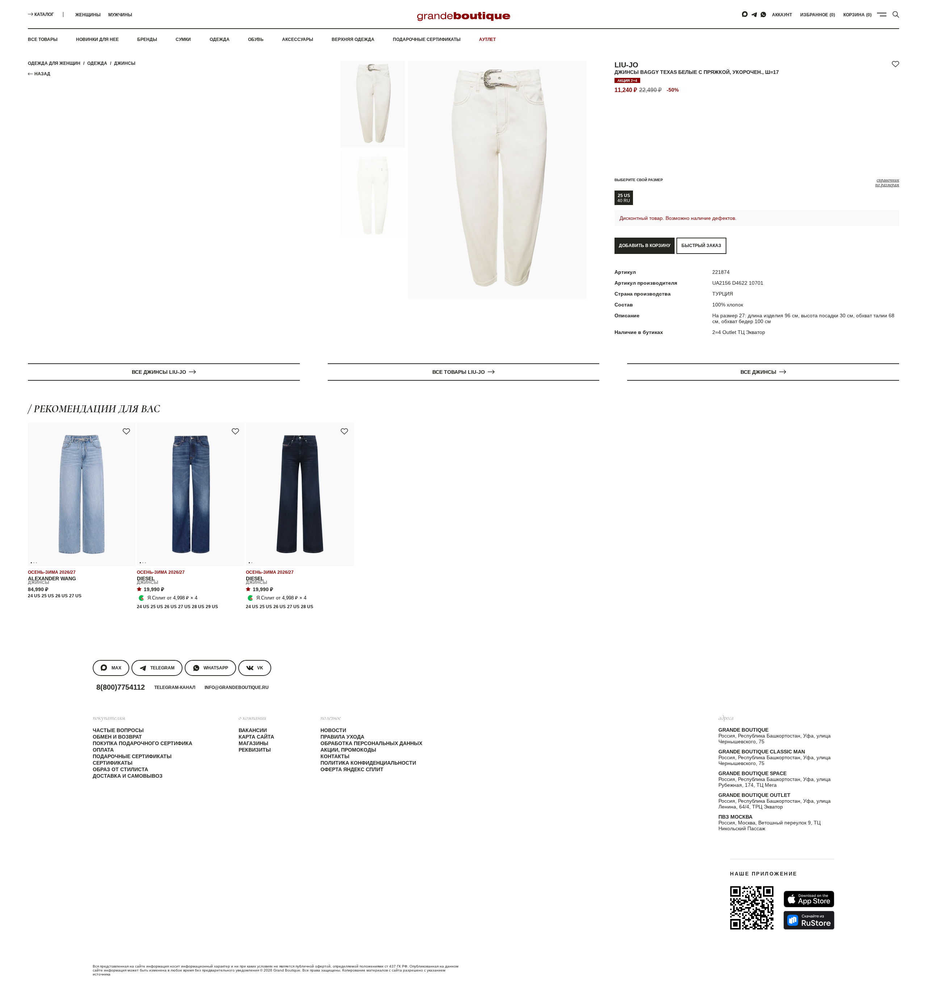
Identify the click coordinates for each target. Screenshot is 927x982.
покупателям (109, 717)
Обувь (256, 39)
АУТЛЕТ (487, 39)
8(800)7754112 (120, 687)
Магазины (253, 743)
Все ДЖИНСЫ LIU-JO (159, 372)
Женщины (88, 14)
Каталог (44, 14)
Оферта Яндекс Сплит (351, 769)
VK (260, 667)
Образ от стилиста (120, 769)
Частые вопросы (118, 730)
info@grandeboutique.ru (237, 687)
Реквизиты (255, 750)
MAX (116, 667)
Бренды (147, 39)
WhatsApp (216, 667)
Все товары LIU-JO (458, 372)
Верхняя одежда (353, 39)
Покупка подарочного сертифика (142, 743)
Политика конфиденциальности (368, 763)
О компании (252, 717)
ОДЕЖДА (97, 63)
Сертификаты (113, 763)
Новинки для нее (97, 39)
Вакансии (253, 730)
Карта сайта (256, 737)
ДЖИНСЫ (124, 63)
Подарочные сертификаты (427, 39)
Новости (333, 730)
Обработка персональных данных (371, 743)
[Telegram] (754, 14)
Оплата (103, 750)
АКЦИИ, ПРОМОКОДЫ (348, 750)
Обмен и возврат (117, 737)
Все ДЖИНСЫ (758, 372)
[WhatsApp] (763, 14)
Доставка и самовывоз (128, 776)
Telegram (162, 667)
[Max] (745, 14)
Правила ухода (342, 737)
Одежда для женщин (54, 63)
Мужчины (120, 14)
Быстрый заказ (701, 245)
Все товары (43, 39)
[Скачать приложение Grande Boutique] (752, 908)
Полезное (330, 717)
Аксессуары (297, 39)
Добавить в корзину (644, 245)
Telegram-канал (174, 687)
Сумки (183, 39)
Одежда (220, 39)
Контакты (334, 756)
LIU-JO (626, 65)
